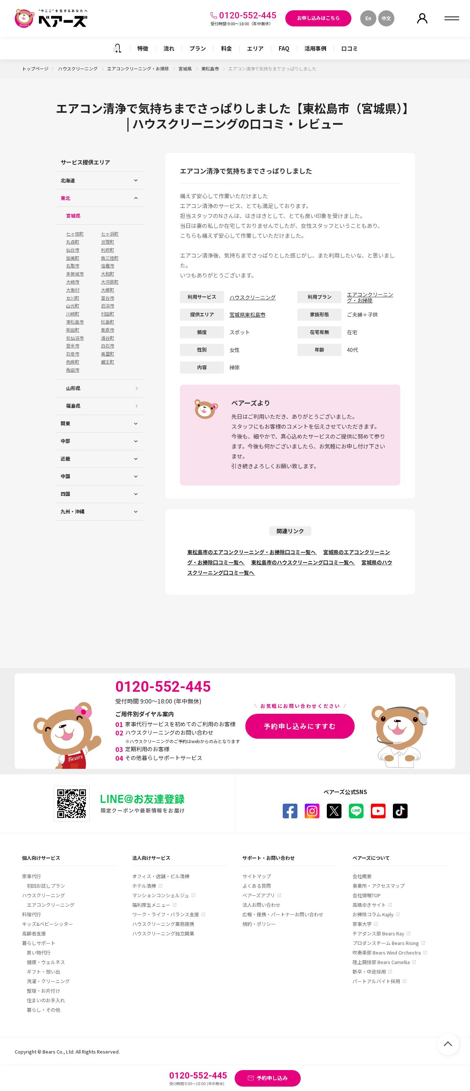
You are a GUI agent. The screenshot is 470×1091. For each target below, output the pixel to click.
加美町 (72, 258)
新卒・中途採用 (369, 971)
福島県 (73, 405)
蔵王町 (107, 362)
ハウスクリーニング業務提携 (163, 923)
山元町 (72, 306)
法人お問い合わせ (261, 904)
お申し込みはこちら (318, 17)
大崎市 (72, 282)
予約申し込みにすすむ (300, 726)
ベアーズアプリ (258, 895)
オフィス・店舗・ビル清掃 (160, 876)
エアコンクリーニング (51, 904)
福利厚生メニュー (151, 904)
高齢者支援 (34, 933)
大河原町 (110, 282)
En (368, 18)
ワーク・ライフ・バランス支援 (165, 914)
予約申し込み (272, 1077)
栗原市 (107, 330)
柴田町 (72, 330)
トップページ (35, 68)
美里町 (107, 354)
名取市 (72, 266)
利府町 (107, 250)
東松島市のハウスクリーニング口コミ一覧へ (303, 562)
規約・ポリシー (259, 923)
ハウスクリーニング (78, 68)
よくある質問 (256, 885)
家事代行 (31, 876)
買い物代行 (39, 952)
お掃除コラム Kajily (373, 914)
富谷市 (107, 298)
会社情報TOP (366, 895)
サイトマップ (256, 876)
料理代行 (31, 914)
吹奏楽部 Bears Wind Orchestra (386, 952)
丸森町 (72, 242)
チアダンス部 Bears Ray (378, 933)
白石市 (107, 346)
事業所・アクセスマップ (378, 885)
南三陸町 (110, 258)
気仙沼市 (75, 338)
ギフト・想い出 (43, 971)
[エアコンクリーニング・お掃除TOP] (117, 48)
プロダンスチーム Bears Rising (385, 942)
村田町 (107, 314)
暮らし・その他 (43, 1009)
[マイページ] (422, 18)
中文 (386, 18)
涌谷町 (107, 338)
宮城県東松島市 (247, 314)
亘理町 (107, 242)
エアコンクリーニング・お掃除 (138, 68)
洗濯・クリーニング (48, 981)
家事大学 (362, 923)
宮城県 (185, 68)
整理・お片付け (43, 990)
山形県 (73, 388)
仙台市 (72, 250)
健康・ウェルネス (46, 962)
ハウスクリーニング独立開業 (163, 933)
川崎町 (72, 314)
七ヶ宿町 (75, 234)
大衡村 (72, 290)
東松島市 (210, 68)
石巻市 (72, 354)
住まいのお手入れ (46, 1000)
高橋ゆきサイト (369, 904)
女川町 (72, 298)
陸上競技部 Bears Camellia (381, 962)
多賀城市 (75, 274)
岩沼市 (107, 306)
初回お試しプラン (46, 885)
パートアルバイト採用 (376, 981)
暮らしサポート (38, 942)
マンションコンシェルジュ (160, 895)
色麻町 (72, 362)
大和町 (107, 274)
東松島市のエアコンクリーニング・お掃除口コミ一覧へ (252, 552)
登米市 (72, 346)
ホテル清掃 (144, 885)
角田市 (72, 370)
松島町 (107, 322)
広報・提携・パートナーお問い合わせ (282, 914)
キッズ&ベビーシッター (47, 923)
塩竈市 (107, 266)
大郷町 (107, 290)
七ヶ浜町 (110, 234)
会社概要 (362, 876)
